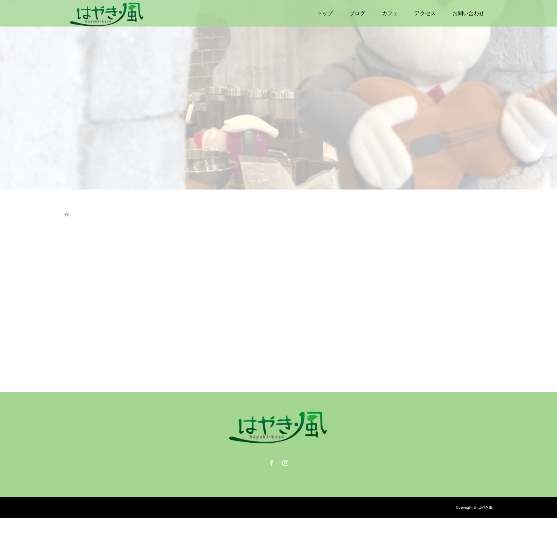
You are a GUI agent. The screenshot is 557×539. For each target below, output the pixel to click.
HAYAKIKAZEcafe (113, 332)
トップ (325, 13)
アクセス (425, 13)
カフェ (390, 13)
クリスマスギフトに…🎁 (93, 320)
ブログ (357, 13)
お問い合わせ (468, 13)
